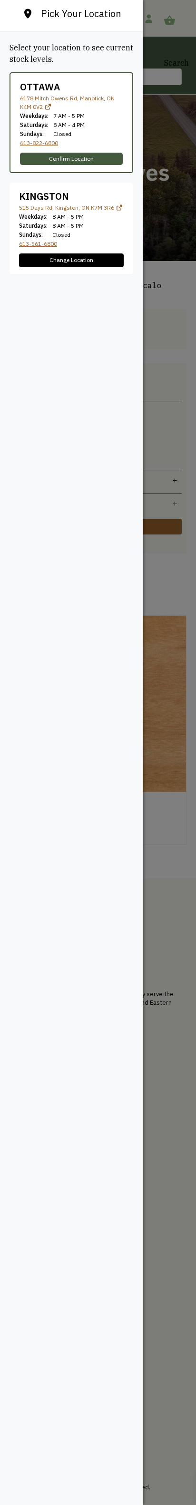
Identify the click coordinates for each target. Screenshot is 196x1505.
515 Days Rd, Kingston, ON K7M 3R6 (67, 207)
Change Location (71, 259)
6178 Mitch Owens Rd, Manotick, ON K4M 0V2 (67, 102)
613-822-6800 (39, 142)
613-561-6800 (38, 243)
